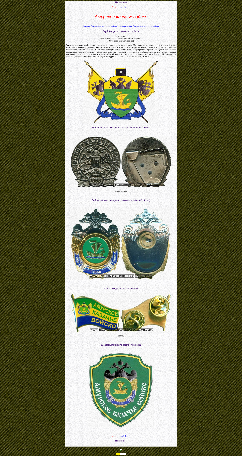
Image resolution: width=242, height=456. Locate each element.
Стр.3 (127, 7)
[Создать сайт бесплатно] (121, 454)
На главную (121, 2)
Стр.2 (121, 7)
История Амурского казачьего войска (100, 26)
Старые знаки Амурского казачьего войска (139, 26)
